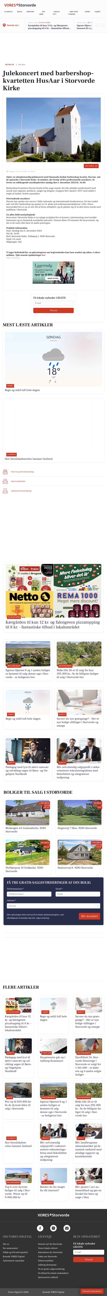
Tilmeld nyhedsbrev (92, 1291)
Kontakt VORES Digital (14, 1256)
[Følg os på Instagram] (53, 1228)
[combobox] (8, 906)
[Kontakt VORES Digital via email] (67, 1228)
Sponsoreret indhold (48, 1277)
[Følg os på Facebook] (40, 1228)
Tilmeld (53, 310)
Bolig (19, 12)
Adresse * (11, 900)
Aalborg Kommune (47, 1264)
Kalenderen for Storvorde (50, 1252)
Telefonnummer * (15, 888)
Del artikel (89, 166)
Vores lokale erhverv (48, 1248)
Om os (6, 1244)
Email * (59, 888)
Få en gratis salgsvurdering (51, 1269)
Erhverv (30, 12)
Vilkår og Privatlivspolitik (15, 1252)
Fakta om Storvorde (47, 1256)
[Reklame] (53, 273)
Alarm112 (8, 12)
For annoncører (10, 1248)
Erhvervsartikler (46, 1260)
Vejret (97, 12)
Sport (87, 12)
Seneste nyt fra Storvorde (50, 1244)
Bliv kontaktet (89, 916)
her (43, 255)
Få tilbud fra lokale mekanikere (53, 1273)
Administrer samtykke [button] (13, 1260)
